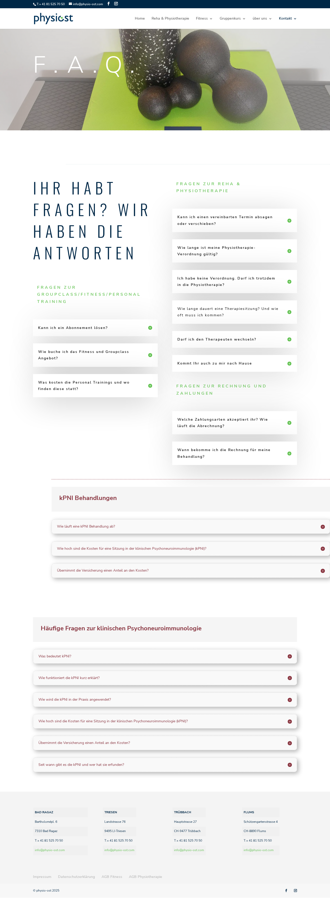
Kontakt (285, 19)
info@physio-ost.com (50, 850)
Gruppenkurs (230, 19)
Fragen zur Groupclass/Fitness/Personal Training (89, 294)
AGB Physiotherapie (145, 876)
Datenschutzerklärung (76, 876)
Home (140, 19)
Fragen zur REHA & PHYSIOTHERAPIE (208, 187)
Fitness (202, 19)
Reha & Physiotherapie (170, 19)
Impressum (42, 876)
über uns (260, 19)
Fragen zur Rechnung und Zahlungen (221, 389)
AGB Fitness (112, 876)
